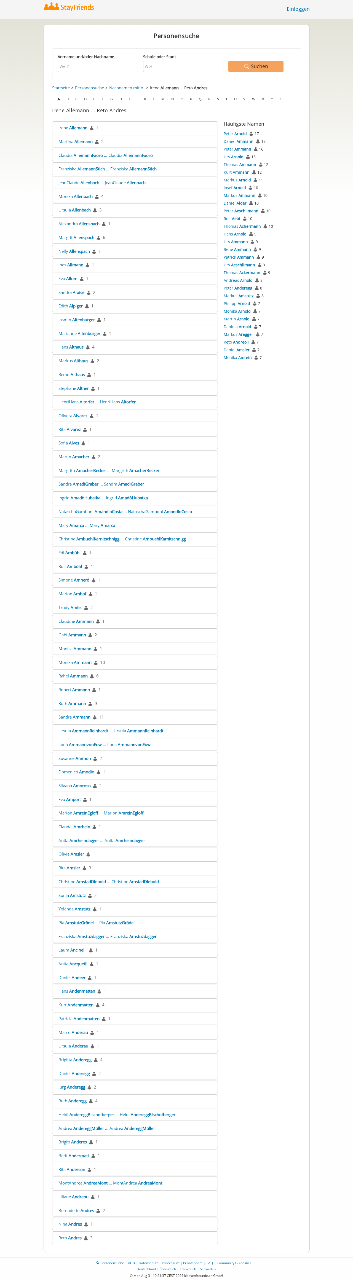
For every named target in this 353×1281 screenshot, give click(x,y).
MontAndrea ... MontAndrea (110, 1183)
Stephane (73, 388)
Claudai (74, 826)
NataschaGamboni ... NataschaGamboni (125, 511)
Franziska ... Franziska (107, 168)
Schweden (208, 1269)
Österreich (168, 1269)
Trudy (70, 607)
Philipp (237, 303)
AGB (131, 1263)
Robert (74, 689)
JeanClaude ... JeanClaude (102, 182)
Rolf (70, 566)
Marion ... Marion (100, 813)
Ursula (74, 210)
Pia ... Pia (96, 922)
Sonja (72, 895)
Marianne (79, 333)
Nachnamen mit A (126, 87)
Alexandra (79, 223)
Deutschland (146, 1269)
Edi (69, 552)
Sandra (71, 292)
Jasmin (76, 319)
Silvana (74, 785)
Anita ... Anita (101, 840)
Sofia (68, 443)
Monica (74, 648)
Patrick (239, 257)
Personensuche (89, 87)
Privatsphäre (193, 1263)
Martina (75, 141)
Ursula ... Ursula (110, 730)
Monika (75, 196)
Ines (70, 264)
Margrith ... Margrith (108, 470)
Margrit (76, 237)
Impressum (170, 1263)
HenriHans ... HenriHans (97, 401)
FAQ (210, 1263)
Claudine (76, 621)
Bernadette (76, 1210)
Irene (72, 127)
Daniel (71, 977)
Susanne (74, 758)
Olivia (71, 854)
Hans (71, 347)
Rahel (73, 676)
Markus (73, 360)
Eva (67, 278)
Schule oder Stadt (159, 56)
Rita (69, 429)
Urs (234, 156)
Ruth (72, 703)
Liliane (73, 1196)
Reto (70, 1237)
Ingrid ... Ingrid (103, 497)
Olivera (72, 415)
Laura (72, 950)
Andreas (238, 280)
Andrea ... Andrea (106, 1128)
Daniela (237, 326)
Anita (72, 963)
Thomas (240, 164)
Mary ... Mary (86, 525)
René (237, 249)
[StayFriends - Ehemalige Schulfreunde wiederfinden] (70, 6)
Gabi (72, 634)
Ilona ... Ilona (104, 744)
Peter (235, 133)
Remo (71, 374)
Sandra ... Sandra (101, 484)
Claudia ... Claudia (105, 155)
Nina (70, 1224)
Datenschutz (148, 1263)
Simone (73, 580)
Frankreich (188, 1269)
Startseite (61, 87)
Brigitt (72, 1142)
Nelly (74, 251)
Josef (235, 187)
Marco (73, 1032)
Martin (73, 456)
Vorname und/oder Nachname (86, 56)
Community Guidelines (234, 1263)
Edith (70, 306)
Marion (72, 593)
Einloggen (298, 9)
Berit (73, 1155)
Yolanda (74, 909)
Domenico (76, 772)
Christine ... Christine (122, 539)
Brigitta (75, 1059)
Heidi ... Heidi (116, 1114)
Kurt (75, 1004)
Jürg (71, 1087)
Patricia (79, 1018)
